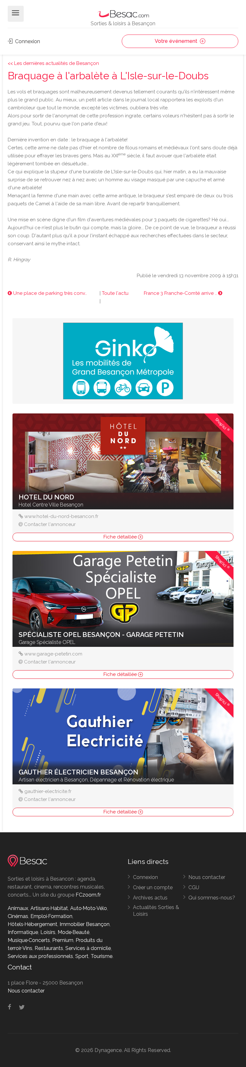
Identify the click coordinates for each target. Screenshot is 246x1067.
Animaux (18, 908)
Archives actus (150, 898)
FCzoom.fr (88, 895)
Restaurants (49, 948)
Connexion (27, 41)
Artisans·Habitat (49, 908)
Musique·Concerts (29, 940)
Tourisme (101, 956)
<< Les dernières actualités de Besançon (53, 63)
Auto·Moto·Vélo (88, 908)
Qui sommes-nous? (211, 898)
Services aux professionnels (40, 956)
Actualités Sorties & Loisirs (156, 910)
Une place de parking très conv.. (49, 293)
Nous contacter (206, 877)
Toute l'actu (115, 293)
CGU (193, 887)
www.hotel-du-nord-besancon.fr (61, 516)
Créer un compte (153, 887)
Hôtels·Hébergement (32, 924)
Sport (81, 956)
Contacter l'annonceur (50, 524)
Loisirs (47, 932)
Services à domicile (88, 948)
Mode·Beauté (73, 932)
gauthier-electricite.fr (47, 791)
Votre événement (177, 41)
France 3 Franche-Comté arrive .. (181, 293)
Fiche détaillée (120, 537)
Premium (62, 940)
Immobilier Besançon (85, 924)
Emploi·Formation (51, 916)
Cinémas (18, 916)
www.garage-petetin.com (53, 654)
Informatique (23, 932)
